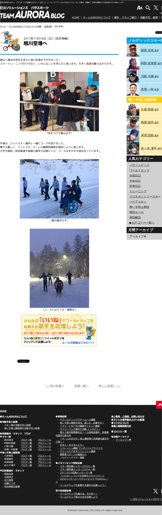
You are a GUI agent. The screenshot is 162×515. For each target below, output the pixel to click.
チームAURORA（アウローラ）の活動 (25, 26)
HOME (76, 17)
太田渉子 (8, 476)
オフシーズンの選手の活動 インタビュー (80, 429)
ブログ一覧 (26, 439)
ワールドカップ (139, 170)
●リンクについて (120, 422)
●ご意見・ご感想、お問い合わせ (127, 416)
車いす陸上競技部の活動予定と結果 (22, 428)
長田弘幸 (8, 473)
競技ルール (136, 212)
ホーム (3, 26)
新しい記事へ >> (110, 386)
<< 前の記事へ (55, 386)
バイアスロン (137, 201)
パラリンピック (139, 165)
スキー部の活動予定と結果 (17, 424)
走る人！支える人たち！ (72, 444)
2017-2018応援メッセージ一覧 (76, 472)
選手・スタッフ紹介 (125, 17)
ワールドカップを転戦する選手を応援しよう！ (83, 485)
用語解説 (135, 217)
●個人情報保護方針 (121, 425)
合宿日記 (48, 26)
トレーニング (137, 191)
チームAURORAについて (97, 17)
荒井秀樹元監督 (12, 486)
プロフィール (44, 439)
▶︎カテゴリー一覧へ (141, 222)
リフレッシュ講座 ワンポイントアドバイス (81, 448)
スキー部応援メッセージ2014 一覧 (77, 469)
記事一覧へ (82, 386)
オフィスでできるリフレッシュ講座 (77, 451)
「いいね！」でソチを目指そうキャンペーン (82, 475)
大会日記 (135, 180)
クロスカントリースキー (145, 196)
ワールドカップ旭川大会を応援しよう (79, 496)
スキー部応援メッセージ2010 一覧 (77, 466)
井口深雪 (8, 480)
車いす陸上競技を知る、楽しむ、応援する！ (82, 422)
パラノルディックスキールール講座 (77, 419)
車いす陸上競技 (139, 207)
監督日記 (135, 186)
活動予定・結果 (149, 17)
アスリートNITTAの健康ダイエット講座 (80, 425)
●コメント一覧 (119, 431)
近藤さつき (9, 483)
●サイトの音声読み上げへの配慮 (127, 419)
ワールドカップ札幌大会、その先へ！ (79, 493)
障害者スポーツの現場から (73, 454)
